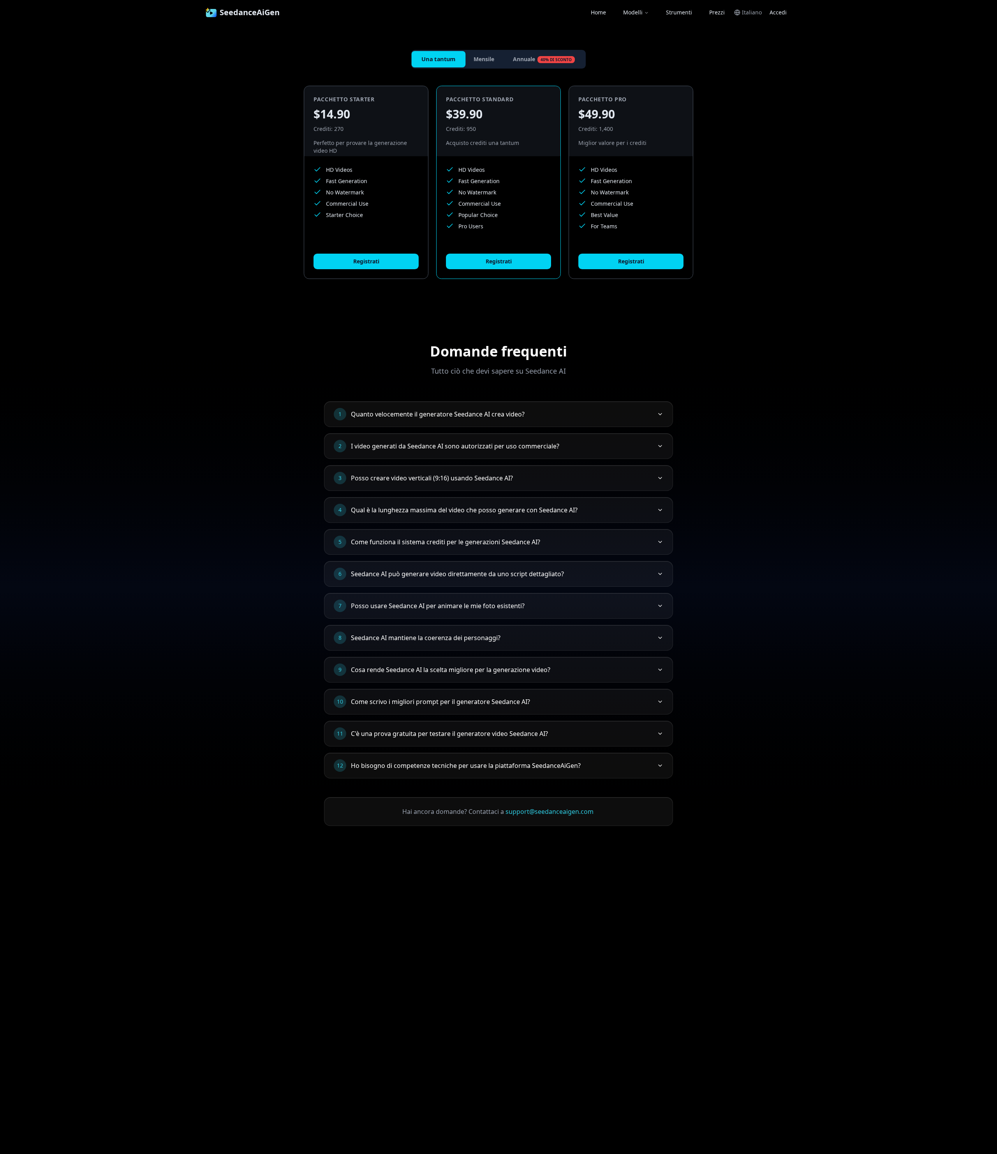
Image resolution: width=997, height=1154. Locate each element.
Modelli (633, 12)
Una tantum (438, 59)
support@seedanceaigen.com (550, 811)
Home (598, 12)
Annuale (542, 59)
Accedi (778, 12)
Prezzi (717, 12)
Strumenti (679, 12)
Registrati (366, 261)
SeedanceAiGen (250, 12)
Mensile (484, 59)
